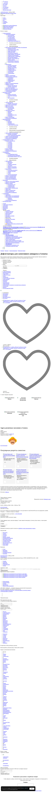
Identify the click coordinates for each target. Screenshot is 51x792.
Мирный (5, 703)
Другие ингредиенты (12, 174)
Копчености (8, 220)
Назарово (5, 708)
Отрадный (5, 717)
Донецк (4, 673)
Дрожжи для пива (12, 171)
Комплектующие (21, 250)
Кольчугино (5, 689)
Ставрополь (5, 629)
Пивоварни (7, 153)
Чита (4, 742)
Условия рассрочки (7, 540)
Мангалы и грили (9, 105)
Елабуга (4, 677)
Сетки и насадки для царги (8, 278)
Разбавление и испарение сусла (12, 245)
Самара (4, 627)
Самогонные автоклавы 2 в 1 (14, 41)
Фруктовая (10, 109)
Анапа (4, 655)
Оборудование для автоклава (11, 133)
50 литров (10, 147)
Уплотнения (5, 286)
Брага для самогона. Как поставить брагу (9, 459)
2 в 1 (9, 96)
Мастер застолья (7, 10)
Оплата (4, 5)
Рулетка (4, 583)
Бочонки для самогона (10, 140)
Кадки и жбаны (8, 148)
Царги (14, 50)
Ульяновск (5, 736)
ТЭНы (17, 49)
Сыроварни (7, 194)
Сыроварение (6, 193)
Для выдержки (11, 73)
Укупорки (10, 165)
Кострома (5, 692)
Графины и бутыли (9, 84)
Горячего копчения (12, 94)
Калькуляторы (6, 233)
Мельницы (10, 162)
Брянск (4, 661)
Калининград (6, 684)
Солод (9, 173)
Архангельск (5, 656)
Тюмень (4, 734)
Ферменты (10, 199)
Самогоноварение (7, 33)
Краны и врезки (11, 59)
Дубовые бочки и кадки (8, 139)
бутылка (4, 21)
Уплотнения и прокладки (13, 60)
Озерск (4, 715)
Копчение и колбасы (7, 92)
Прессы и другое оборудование (12, 181)
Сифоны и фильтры (12, 164)
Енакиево (5, 678)
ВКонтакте (5, 563)
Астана (4, 636)
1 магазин (5, 3)
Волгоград (5, 666)
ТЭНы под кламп (6, 274)
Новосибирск (6, 713)
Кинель (4, 686)
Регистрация (5, 543)
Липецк (4, 697)
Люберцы (5, 700)
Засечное (5, 680)
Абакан (4, 654)
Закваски (10, 198)
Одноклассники (6, 564)
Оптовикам (5, 7)
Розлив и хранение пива (10, 176)
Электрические (11, 123)
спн (4, 20)
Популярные (5, 293)
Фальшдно (15, 53)
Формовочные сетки (12, 114)
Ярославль (5, 749)
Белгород (5, 658)
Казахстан (5, 633)
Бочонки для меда (9, 149)
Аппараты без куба (12, 39)
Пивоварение (6, 152)
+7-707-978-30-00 (18, 513)
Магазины (5, 532)
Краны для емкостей (12, 167)
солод (4, 17)
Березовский (5, 659)
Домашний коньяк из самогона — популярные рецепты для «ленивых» (21, 477)
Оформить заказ (47, 499)
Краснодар (5, 620)
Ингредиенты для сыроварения (12, 196)
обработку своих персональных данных (26, 528)
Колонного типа (11, 36)
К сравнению (6, 760)
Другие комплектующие (8, 288)
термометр (5, 22)
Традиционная (11, 108)
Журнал (4, 209)
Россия (4, 651)
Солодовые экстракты (12, 170)
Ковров (4, 688)
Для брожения (11, 71)
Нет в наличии (6, 345)
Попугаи (17, 58)
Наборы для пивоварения (10, 175)
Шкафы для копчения (12, 103)
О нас (4, 549)
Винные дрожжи (9, 183)
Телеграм (5, 562)
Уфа (4, 630)
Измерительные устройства (11, 76)
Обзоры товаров (8, 222)
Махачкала (5, 621)
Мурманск (5, 622)
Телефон (2, 523)
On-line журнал (6, 582)
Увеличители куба (12, 49)
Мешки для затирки (12, 166)
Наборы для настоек (12, 67)
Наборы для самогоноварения (11, 83)
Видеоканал (5, 584)
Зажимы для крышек (12, 134)
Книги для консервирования (11, 137)
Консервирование (7, 119)
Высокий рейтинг (7, 297)
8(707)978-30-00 (3, 555)
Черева (9, 112)
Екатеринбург (6, 613)
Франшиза (5, 551)
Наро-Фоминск (6, 710)
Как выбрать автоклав (13, 126)
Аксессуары (8, 82)
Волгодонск (5, 667)
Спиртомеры (10, 77)
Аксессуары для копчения (10, 104)
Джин (8, 214)
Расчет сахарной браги (10, 239)
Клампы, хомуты (11, 58)
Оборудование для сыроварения (12, 195)
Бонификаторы (11, 68)
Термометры (10, 81)
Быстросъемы (11, 57)
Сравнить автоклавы (12, 128)
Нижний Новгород (7, 624)
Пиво (9, 216)
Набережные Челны (7, 707)
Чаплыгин (5, 739)
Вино (6, 216)
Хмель (9, 172)
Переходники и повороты (13, 62)
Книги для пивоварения (10, 177)
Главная (2, 250)
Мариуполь (5, 702)
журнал (8, 210)
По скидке (5, 298)
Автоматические (11, 38)
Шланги (15, 57)
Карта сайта (5, 544)
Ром (6, 214)
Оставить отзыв (6, 541)
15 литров (10, 144)
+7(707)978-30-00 (4, 12)
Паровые (10, 121)
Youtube (4, 561)
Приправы (10, 115)
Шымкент (5, 642)
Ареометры (10, 78)
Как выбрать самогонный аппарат (15, 42)
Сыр (10, 221)
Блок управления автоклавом (14, 135)
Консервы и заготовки (10, 219)
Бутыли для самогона (12, 85)
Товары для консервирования (11, 136)
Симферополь (6, 727)
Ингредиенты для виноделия (11, 188)
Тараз (4, 641)
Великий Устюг (6, 664)
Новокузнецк (6, 625)
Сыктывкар (5, 628)
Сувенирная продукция (10, 91)
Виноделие (5, 180)
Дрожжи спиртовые (12, 65)
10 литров (10, 143)
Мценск (4, 705)
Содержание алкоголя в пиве (11, 246)
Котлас (4, 693)
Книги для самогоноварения (11, 88)
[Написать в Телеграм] (4, 247)
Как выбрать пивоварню (13, 158)
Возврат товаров (6, 537)
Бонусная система (7, 539)
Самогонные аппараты (10, 34)
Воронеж (5, 669)
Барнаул (4, 615)
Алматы (6, 1)
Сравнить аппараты (12, 44)
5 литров (10, 141)
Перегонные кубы (9, 47)
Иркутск (5, 617)
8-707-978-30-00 (3, 445)
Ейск (4, 675)
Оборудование (8, 161)
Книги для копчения (9, 117)
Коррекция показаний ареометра (12, 242)
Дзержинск (5, 672)
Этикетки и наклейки (10, 87)
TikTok (4, 565)
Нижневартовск (6, 711)
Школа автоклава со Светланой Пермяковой (17, 130)
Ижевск (4, 616)
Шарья (4, 744)
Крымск (4, 694)
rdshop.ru (7, 492)
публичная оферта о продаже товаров (23, 590)
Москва (4, 611)
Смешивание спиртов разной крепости (13, 237)
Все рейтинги (8, 224)
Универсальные (11, 186)
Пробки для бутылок (12, 86)
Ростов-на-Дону (6, 722)
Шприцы (10, 111)
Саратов (4, 726)
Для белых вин (11, 185)
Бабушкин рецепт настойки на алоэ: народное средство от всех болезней (35, 461)
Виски (6, 213)
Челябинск (5, 741)
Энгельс (4, 747)
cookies (9, 788)
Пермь (4, 720)
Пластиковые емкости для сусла (15, 156)
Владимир (5, 665)
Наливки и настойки (9, 215)
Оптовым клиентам (7, 552)
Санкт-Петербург (6, 612)
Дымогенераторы (9, 102)
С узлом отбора (11, 37)
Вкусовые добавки (12, 66)
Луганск (5, 698)
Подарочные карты (7, 201)
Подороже (5, 296)
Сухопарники (17, 56)
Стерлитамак (6, 729)
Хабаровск (5, 631)
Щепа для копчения (9, 107)
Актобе (4, 637)
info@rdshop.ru (3, 556)
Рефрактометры (11, 80)
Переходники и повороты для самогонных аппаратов (14, 284)
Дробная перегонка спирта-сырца (12, 238)
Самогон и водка (9, 212)
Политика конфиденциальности (7, 590)
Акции (4, 203)
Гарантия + (5, 8)
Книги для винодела (9, 191)
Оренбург (5, 626)
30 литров (10, 146)
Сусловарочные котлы (12, 154)
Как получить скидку (7, 542)
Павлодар (5, 639)
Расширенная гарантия (8, 538)
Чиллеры (10, 163)
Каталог (7, 250)
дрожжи (4, 18)
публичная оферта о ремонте (6, 591)
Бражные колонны (12, 48)
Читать (5, 466)
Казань (4, 683)
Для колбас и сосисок (10, 110)
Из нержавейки (11, 97)
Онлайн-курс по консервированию (15, 131)
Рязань (4, 723)
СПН (14, 51)
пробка (4, 23)
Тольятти (5, 731)
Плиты (6, 74)
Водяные (10, 122)
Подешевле (5, 294)
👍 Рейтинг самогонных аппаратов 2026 (14, 223)
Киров (4, 619)
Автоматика (10, 53)
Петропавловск (6, 640)
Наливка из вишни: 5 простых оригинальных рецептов (22, 460)
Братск (4, 660)
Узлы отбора (10, 50)
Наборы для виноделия (10, 190)
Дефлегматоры (11, 56)
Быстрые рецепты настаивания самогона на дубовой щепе (9, 477)
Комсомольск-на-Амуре (8, 691)
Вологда (4, 668)
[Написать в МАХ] (4, 248)
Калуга (4, 685)
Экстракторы (17, 54)
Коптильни (7, 93)
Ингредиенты (8, 64)
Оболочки (10, 113)
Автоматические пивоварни (14, 155)
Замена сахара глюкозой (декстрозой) (13, 240)
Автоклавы (7, 120)
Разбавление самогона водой (11, 236)
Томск (4, 732)
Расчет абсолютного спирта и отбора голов (14, 241)
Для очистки (10, 72)
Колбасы (7, 221)
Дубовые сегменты (12, 69)
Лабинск (5, 696)
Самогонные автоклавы (13, 124)
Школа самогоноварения (13, 46)
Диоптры (10, 55)
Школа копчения (12, 101)
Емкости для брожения (10, 75)
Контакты (5, 550)
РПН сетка (10, 51)
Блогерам (5, 553)
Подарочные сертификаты (11, 90)
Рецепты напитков (9, 211)
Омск (4, 716)
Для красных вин (11, 184)
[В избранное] (27, 343)
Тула (4, 733)
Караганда (5, 638)
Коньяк (10, 213)
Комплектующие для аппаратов (20, 47)
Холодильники (15, 55)
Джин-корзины (11, 54)
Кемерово (5, 618)
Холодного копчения (12, 95)
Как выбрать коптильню (13, 99)
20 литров (10, 145)
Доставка (5, 4)
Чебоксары (5, 740)
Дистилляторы (11, 35)
